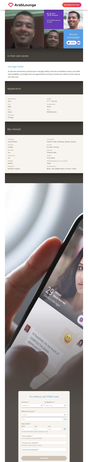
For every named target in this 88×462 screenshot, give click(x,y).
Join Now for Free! (71, 5)
